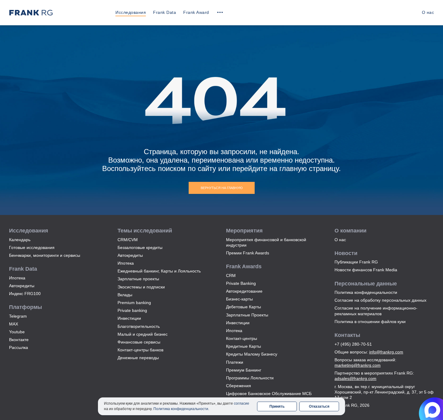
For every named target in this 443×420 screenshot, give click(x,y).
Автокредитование (244, 291)
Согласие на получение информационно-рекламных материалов (376, 311)
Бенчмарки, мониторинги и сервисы (44, 255)
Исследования (130, 12)
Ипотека (17, 277)
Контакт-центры (241, 338)
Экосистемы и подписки (141, 287)
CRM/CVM (128, 239)
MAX (13, 324)
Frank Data (164, 12)
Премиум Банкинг (243, 370)
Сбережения (238, 385)
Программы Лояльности (250, 377)
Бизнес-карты (239, 299)
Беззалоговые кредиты (140, 247)
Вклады (125, 294)
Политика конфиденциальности (366, 292)
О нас (428, 12)
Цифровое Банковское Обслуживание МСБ (269, 393)
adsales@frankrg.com (355, 378)
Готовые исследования (32, 247)
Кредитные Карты (243, 346)
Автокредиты (21, 285)
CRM (231, 275)
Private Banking (241, 283)
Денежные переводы (138, 357)
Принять (276, 406)
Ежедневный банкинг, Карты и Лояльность (159, 271)
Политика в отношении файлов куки (370, 321)
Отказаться (319, 406)
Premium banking (134, 302)
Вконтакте (19, 339)
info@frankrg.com (386, 352)
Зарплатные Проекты (247, 315)
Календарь (19, 239)
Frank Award (196, 12)
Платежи (234, 362)
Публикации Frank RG (356, 262)
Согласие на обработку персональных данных (380, 300)
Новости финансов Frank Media (366, 269)
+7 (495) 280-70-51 (353, 344)
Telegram (18, 316)
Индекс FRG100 (25, 293)
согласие (241, 403)
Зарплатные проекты (138, 278)
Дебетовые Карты (243, 306)
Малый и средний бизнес (143, 334)
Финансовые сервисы (139, 342)
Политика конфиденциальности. (181, 409)
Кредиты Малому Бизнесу (251, 354)
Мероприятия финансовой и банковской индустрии (266, 242)
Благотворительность (139, 326)
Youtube (17, 331)
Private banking (132, 310)
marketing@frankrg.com (358, 365)
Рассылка (18, 347)
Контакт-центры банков (140, 349)
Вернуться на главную (222, 188)
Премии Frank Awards (247, 252)
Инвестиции (129, 318)
